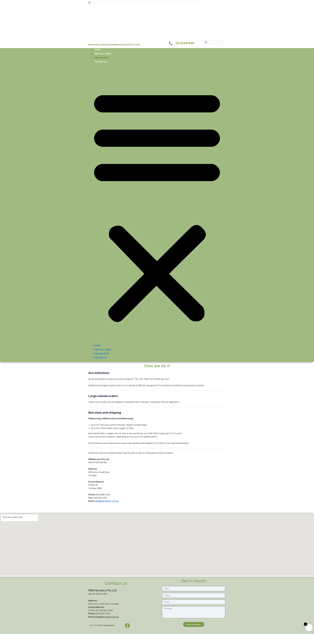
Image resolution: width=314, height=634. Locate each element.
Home (97, 49)
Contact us (100, 61)
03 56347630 (185, 43)
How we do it (101, 57)
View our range (102, 53)
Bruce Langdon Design (106, 625)
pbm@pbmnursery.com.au (107, 501)
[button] (157, 205)
